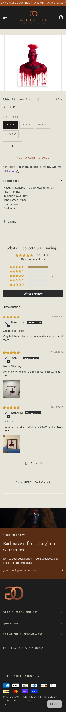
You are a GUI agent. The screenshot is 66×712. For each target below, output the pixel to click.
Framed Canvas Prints (16, 195)
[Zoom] (12, 84)
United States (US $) (21, 676)
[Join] (60, 570)
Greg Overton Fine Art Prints (28, 696)
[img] (11, 317)
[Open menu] (8, 17)
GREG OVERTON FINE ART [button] (20, 612)
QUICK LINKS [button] (12, 623)
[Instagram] (4, 658)
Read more (9, 208)
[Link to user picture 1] (12, 389)
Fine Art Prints (11, 191)
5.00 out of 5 (42, 255)
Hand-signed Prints (14, 199)
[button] (17, 267)
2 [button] (31, 463)
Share (12, 221)
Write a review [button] (33, 293)
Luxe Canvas (10, 204)
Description (12, 181)
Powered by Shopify (17, 700)
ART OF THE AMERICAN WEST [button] (23, 634)
